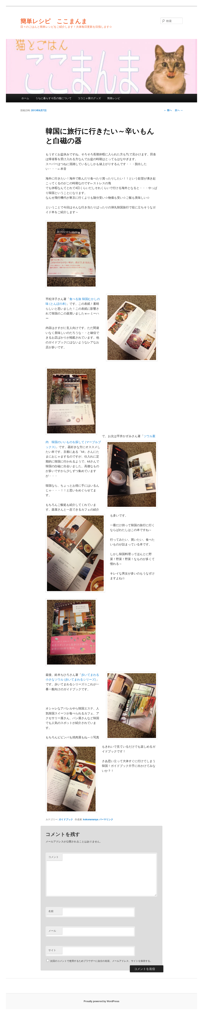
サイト (52, 950)
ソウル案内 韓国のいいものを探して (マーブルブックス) (100, 441)
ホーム (25, 98)
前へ (168, 110)
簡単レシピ (113, 98)
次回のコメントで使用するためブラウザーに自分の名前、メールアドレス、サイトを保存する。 (101, 960)
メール (52, 930)
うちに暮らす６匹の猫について (53, 98)
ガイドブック (66, 819)
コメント (53, 857)
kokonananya (90, 819)
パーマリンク (106, 819)
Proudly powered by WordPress (101, 1001)
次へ (179, 110)
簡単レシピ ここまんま (53, 20)
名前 (51, 911)
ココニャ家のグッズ (89, 98)
